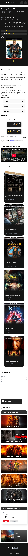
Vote (6, 521)
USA (8, 15)
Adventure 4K (7, 12)
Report (24, 137)
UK (10, 15)
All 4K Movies (17, 11)
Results (14, 521)
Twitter (17, 553)
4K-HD (10, 3)
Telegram (11, 140)
